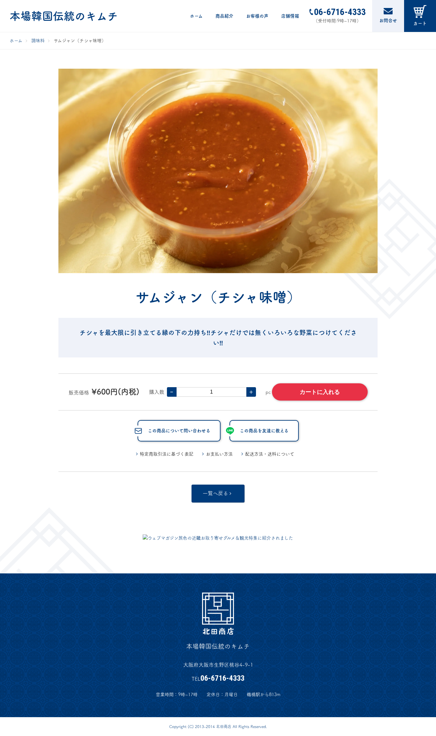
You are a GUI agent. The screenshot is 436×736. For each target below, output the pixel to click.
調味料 (38, 40)
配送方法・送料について (269, 454)
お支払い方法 (219, 454)
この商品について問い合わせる (179, 430)
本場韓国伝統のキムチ (64, 16)
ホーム (196, 16)
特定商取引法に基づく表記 (166, 454)
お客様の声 (257, 16)
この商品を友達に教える (264, 430)
